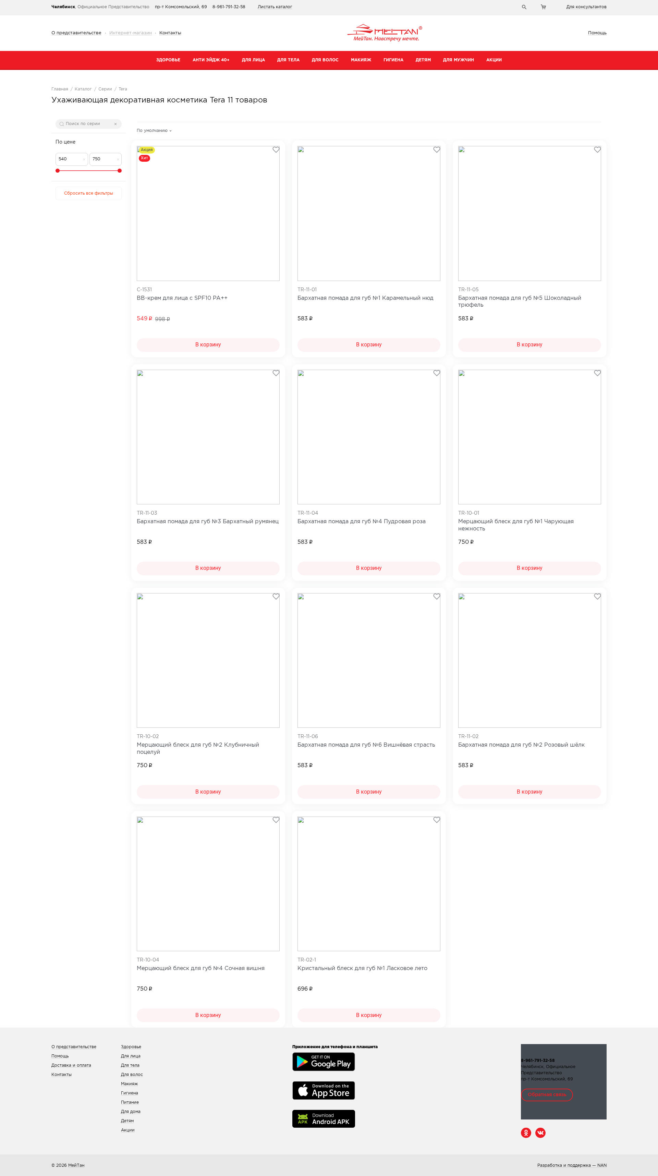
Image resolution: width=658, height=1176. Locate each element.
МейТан (76, 1165)
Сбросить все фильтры (88, 193)
